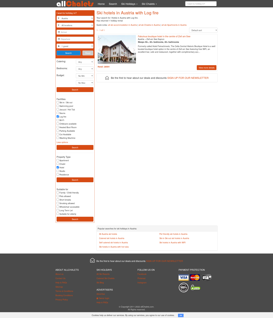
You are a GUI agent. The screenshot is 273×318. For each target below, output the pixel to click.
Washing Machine (67, 137)
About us (59, 274)
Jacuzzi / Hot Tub (67, 109)
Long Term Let (66, 210)
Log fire (62, 116)
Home (101, 4)
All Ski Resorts (103, 274)
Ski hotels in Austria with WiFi (172, 242)
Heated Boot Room (68, 127)
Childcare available (67, 123)
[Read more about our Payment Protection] (184, 276)
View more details (207, 67)
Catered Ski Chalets (105, 278)
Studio (62, 171)
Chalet (62, 163)
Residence (64, 174)
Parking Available (67, 130)
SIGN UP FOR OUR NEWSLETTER (188, 78)
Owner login (103, 298)
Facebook (141, 274)
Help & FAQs (61, 282)
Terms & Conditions (64, 291)
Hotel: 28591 (104, 66)
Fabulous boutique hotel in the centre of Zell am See (164, 36)
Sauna (62, 113)
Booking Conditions (64, 295)
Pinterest (141, 278)
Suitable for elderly (67, 213)
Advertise (101, 293)
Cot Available (65, 134)
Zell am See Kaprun (155, 39)
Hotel (61, 167)
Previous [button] (100, 49)
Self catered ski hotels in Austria (113, 242)
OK (181, 315)
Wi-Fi (61, 120)
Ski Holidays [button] (128, 4)
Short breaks (65, 199)
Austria (141, 39)
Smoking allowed (67, 203)
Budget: (60, 75)
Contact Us (60, 278)
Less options (62, 142)
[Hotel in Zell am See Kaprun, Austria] (117, 49)
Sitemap (59, 286)
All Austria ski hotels (108, 233)
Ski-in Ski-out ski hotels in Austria (174, 238)
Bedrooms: (62, 68)
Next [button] (133, 49)
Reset (88, 53)
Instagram (142, 282)
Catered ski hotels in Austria (111, 238)
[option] (117, 49)
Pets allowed (65, 196)
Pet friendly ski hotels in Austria (173, 233)
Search (113, 4)
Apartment (64, 160)
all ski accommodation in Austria (122, 24)
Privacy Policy (61, 299)
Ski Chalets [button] (148, 4)
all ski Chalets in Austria (149, 24)
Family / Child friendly (69, 192)
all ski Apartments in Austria (174, 24)
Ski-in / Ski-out (65, 102)
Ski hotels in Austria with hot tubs (114, 246)
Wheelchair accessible (69, 206)
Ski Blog (100, 282)
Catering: (61, 61)
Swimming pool (66, 106)
